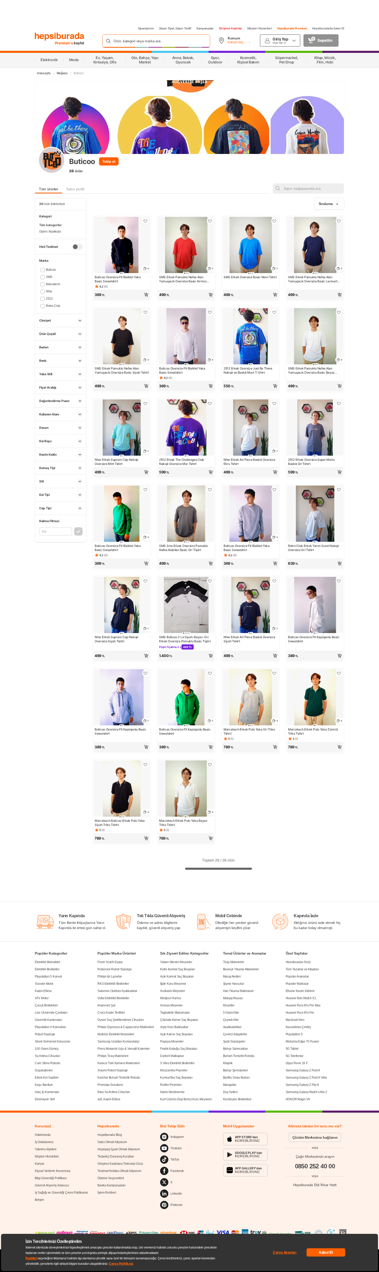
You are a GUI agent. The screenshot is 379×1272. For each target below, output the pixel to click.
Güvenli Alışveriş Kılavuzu (52, 1185)
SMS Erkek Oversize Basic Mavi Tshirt (250, 277)
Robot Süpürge (45, 1034)
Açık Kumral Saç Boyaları (177, 976)
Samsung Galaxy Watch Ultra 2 (306, 1092)
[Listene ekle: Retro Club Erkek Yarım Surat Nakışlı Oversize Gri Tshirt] (339, 490)
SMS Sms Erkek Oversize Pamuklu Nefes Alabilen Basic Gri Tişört (183, 548)
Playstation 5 (294, 1034)
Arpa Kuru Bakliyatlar (174, 1027)
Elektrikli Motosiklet (47, 962)
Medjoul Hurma (170, 998)
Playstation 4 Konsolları (50, 1027)
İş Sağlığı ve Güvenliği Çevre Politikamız (61, 1192)
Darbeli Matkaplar (172, 1056)
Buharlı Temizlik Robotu (238, 1056)
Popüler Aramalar (297, 976)
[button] (122, 295)
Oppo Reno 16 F (297, 1063)
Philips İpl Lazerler (109, 976)
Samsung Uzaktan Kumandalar (118, 1041)
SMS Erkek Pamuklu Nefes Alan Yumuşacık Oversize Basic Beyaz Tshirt (311, 370)
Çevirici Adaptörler (235, 1034)
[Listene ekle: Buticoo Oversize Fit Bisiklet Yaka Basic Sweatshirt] (145, 221)
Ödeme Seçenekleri (110, 1178)
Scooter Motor (44, 984)
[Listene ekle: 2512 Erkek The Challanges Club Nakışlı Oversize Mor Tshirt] (210, 403)
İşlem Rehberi (106, 1192)
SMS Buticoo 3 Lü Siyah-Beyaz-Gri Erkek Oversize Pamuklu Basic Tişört (185, 639)
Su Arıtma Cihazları (47, 1056)
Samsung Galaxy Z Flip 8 (302, 1085)
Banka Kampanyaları (111, 1185)
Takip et (109, 161)
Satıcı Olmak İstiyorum (112, 1142)
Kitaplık (228, 1063)
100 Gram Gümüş (47, 1049)
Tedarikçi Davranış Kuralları (115, 1156)
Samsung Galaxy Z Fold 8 (303, 1070)
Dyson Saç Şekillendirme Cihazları (120, 1020)
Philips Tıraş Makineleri (112, 1056)
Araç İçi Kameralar (47, 1092)
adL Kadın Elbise (108, 1099)
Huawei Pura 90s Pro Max (303, 1005)
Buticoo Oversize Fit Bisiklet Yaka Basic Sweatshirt (118, 279)
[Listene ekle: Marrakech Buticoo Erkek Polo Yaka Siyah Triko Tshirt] (145, 764)
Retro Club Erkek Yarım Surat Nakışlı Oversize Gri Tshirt (313, 548)
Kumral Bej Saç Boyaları (176, 1077)
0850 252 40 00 (315, 1166)
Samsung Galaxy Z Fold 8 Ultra (306, 1077)
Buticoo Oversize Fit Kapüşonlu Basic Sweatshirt (313, 639)
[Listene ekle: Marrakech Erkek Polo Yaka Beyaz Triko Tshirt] (210, 764)
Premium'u (64, 43)
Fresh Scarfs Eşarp (110, 962)
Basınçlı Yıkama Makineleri (241, 969)
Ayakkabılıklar (232, 1027)
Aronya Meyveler (171, 1005)
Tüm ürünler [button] (48, 189)
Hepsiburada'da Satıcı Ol (328, 28)
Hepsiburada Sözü (298, 962)
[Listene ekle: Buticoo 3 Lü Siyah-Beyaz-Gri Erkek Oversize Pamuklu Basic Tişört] (210, 581)
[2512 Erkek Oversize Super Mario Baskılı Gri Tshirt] (315, 428)
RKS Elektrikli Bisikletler (113, 984)
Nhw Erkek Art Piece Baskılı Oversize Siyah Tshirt (249, 639)
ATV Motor (41, 998)
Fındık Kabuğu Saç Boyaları (178, 1049)
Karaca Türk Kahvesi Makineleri (118, 1063)
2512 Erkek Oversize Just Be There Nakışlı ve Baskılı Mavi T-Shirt (248, 370)
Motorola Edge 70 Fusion (302, 1041)
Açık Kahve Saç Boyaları (176, 1034)
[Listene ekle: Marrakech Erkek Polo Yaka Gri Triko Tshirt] (274, 673)
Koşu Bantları (44, 1085)
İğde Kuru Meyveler (173, 984)
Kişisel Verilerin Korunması (52, 1171)
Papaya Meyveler (172, 1041)
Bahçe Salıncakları (235, 1049)
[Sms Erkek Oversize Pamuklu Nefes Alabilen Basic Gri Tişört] (186, 514)
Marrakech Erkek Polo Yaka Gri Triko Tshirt (249, 731)
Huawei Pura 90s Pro (300, 1012)
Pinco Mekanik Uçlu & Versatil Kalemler (123, 1049)
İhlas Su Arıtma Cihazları (113, 1092)
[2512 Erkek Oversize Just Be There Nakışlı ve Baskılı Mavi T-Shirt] (251, 336)
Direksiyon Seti (45, 1099)
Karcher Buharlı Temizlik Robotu (118, 1077)
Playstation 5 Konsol (48, 976)
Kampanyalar (205, 28)
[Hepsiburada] (59, 36)
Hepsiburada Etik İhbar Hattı (315, 1185)
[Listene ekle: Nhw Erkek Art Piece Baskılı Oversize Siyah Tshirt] (274, 581)
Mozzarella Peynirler (173, 1070)
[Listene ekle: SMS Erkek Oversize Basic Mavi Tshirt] (274, 221)
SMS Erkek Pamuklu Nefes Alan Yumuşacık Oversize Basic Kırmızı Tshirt (183, 279)
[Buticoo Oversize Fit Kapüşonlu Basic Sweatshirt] (315, 605)
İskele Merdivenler (172, 1092)
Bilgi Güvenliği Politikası (51, 1178)
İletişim (39, 1200)
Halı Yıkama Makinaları (238, 991)
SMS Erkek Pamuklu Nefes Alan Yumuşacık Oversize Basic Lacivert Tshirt (312, 279)
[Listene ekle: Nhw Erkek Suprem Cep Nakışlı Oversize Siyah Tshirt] (145, 581)
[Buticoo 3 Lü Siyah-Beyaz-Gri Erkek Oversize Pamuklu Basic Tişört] (186, 605)
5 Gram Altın (231, 1012)
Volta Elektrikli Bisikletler (113, 998)
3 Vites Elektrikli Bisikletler (177, 1063)
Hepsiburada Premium (292, 28)
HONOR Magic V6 (298, 1099)
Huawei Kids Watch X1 (301, 998)
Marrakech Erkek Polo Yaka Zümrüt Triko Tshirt (313, 731)
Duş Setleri (230, 1092)
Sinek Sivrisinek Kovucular (52, 1041)
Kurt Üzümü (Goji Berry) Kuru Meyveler (186, 1099)
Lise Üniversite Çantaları (51, 1012)
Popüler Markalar (297, 984)
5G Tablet (292, 1049)
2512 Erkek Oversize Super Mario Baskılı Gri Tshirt (311, 462)
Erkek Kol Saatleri (47, 1077)
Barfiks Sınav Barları (236, 1077)
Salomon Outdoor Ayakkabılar (117, 991)
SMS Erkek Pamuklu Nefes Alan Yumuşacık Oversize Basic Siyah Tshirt (122, 370)
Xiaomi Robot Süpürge (112, 1070)
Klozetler (229, 1005)
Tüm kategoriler (50, 225)
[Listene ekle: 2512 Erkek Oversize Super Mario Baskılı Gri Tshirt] (339, 403)
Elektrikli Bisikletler (47, 969)
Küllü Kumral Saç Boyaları (177, 969)
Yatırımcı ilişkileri (45, 1149)
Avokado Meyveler (172, 991)
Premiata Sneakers (110, 1085)
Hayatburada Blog (109, 1135)
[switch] (77, 247)
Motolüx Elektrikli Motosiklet (115, 1034)
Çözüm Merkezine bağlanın (315, 1137)
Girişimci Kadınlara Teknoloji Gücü (120, 1164)
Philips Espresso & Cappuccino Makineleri (125, 1027)
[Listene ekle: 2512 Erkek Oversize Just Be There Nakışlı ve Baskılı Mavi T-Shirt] (274, 312)
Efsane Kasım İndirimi (300, 991)
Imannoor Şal (106, 1005)
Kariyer (39, 1164)
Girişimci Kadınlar (230, 28)
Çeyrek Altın (231, 1020)
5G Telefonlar (294, 1056)
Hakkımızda (43, 1135)
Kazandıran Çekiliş (298, 1027)
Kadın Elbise (43, 991)
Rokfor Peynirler (171, 1085)
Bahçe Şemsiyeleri (235, 1070)
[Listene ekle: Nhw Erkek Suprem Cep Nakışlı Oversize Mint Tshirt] (145, 403)
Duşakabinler (44, 1070)
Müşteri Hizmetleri (259, 28)
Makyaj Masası (233, 998)
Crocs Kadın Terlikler (111, 1012)
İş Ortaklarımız (44, 1142)
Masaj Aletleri (232, 976)
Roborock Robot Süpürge (114, 969)
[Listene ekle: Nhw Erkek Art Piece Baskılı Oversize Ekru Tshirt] (274, 403)
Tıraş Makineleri (233, 962)
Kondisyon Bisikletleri (237, 1099)
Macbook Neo (295, 1020)
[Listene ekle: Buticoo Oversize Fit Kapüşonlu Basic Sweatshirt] (339, 581)
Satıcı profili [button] (75, 189)
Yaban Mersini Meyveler (176, 962)
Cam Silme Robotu (47, 1063)
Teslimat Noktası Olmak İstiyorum (119, 1171)
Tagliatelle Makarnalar (175, 1012)
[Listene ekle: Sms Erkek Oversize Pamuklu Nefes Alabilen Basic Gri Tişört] (210, 490)
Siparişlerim (146, 28)
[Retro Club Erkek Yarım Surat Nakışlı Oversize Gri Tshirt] (315, 514)
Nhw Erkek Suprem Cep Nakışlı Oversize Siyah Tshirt (116, 639)
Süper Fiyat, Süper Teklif (175, 28)
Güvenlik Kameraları (48, 1020)
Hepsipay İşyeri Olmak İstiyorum (118, 1149)
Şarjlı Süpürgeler (234, 1041)
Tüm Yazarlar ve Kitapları (302, 969)
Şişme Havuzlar (233, 984)
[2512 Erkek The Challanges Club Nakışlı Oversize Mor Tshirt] (186, 428)
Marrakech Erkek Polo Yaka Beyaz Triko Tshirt (183, 823)
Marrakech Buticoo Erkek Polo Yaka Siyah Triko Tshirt (120, 823)
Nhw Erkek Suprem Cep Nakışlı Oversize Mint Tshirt (116, 462)
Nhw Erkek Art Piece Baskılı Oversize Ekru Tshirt (249, 462)
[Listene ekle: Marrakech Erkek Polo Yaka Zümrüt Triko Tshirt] (339, 673)
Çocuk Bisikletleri (46, 1005)
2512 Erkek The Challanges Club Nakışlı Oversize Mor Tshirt (181, 462)
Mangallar (229, 1085)
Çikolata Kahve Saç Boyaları (179, 1020)
